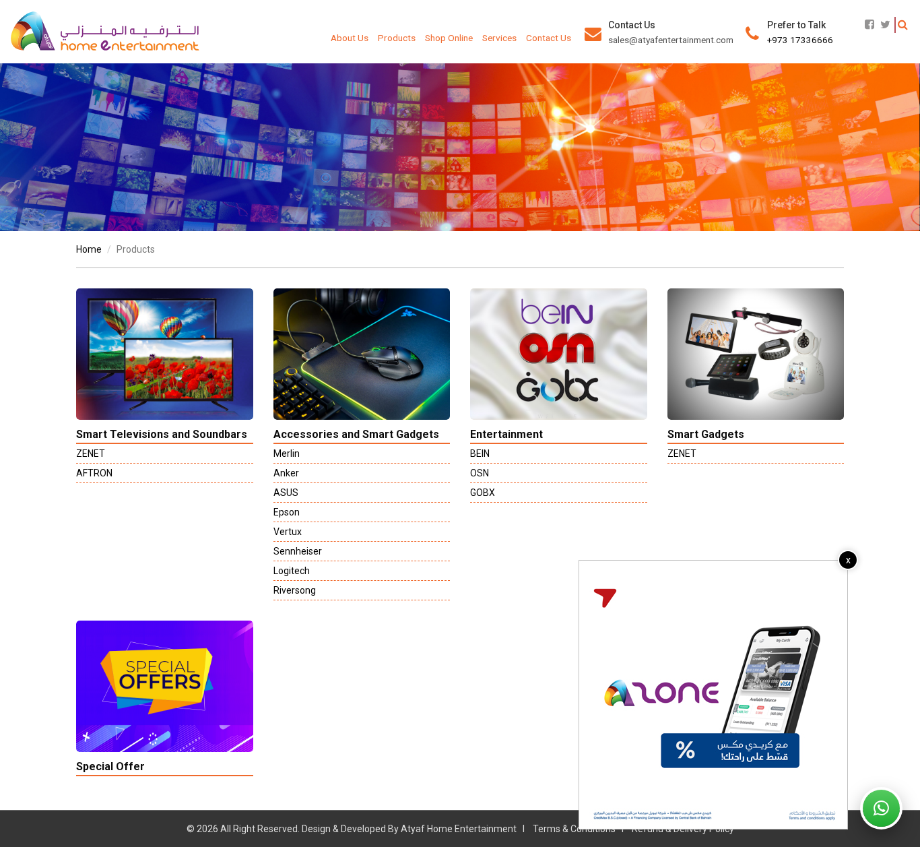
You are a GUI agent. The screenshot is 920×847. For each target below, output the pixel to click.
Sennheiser (297, 551)
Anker (286, 473)
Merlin (286, 453)
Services (499, 37)
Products (397, 37)
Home (89, 249)
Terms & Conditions (574, 828)
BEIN (480, 453)
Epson (286, 512)
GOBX (482, 492)
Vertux (287, 531)
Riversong (294, 590)
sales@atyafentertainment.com (670, 39)
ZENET (90, 453)
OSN (479, 473)
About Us (349, 37)
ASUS (285, 492)
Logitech (291, 570)
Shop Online (449, 37)
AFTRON (94, 473)
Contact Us (548, 37)
